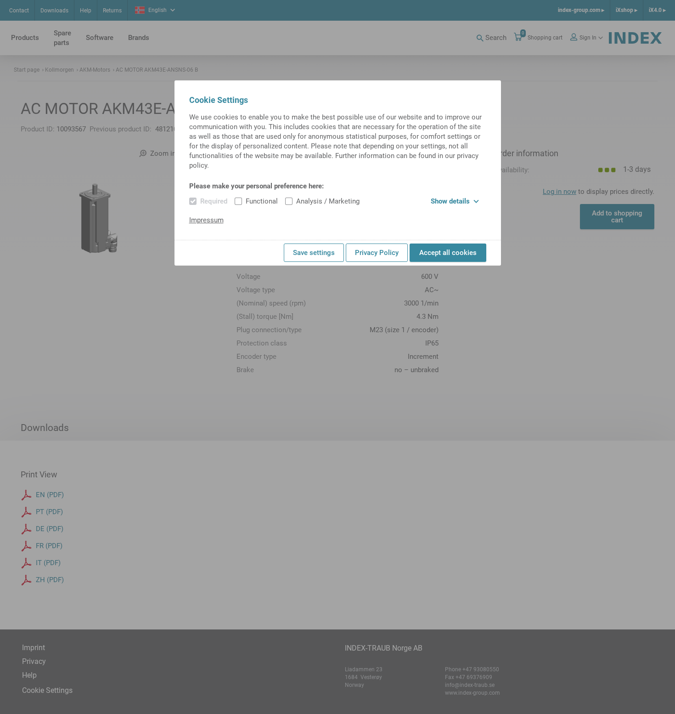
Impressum (206, 220)
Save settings (314, 253)
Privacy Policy (377, 253)
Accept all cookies (448, 253)
